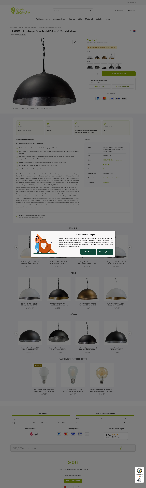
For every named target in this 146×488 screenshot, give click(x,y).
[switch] (139, 480)
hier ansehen (67, 246)
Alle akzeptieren (105, 252)
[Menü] (143, 468)
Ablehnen (88, 252)
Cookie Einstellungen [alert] (85, 234)
